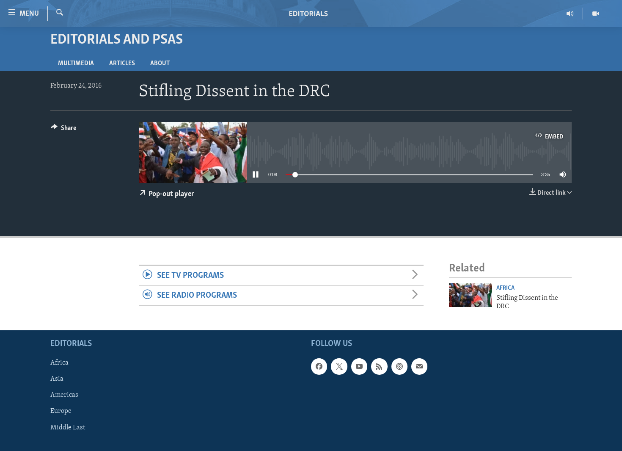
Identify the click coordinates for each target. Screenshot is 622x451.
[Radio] (570, 13)
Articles (122, 63)
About (160, 63)
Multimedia (76, 63)
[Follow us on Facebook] (319, 367)
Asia (56, 379)
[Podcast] (399, 367)
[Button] (63, 130)
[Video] (595, 13)
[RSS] (379, 367)
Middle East (67, 427)
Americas (64, 395)
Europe (61, 411)
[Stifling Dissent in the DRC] (470, 295)
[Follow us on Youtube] (359, 367)
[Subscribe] (419, 367)
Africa (505, 288)
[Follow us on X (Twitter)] (339, 367)
